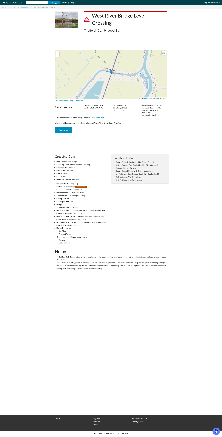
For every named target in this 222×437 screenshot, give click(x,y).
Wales (95, 424)
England (12, 7)
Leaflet (146, 98)
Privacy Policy (137, 421)
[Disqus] (111, 320)
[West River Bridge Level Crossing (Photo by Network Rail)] (66, 19)
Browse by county (68, 2)
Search (57, 419)
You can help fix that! (96, 118)
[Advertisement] (111, 41)
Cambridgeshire (23, 7)
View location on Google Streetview (69, 100)
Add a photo (64, 130)
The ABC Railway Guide (12, 2)
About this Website (140, 419)
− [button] (57, 55)
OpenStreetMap (154, 98)
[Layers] (164, 53)
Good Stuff (117, 433)
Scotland (96, 421)
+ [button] (57, 52)
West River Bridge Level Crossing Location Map (110, 74)
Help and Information (211, 2)
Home (4, 7)
